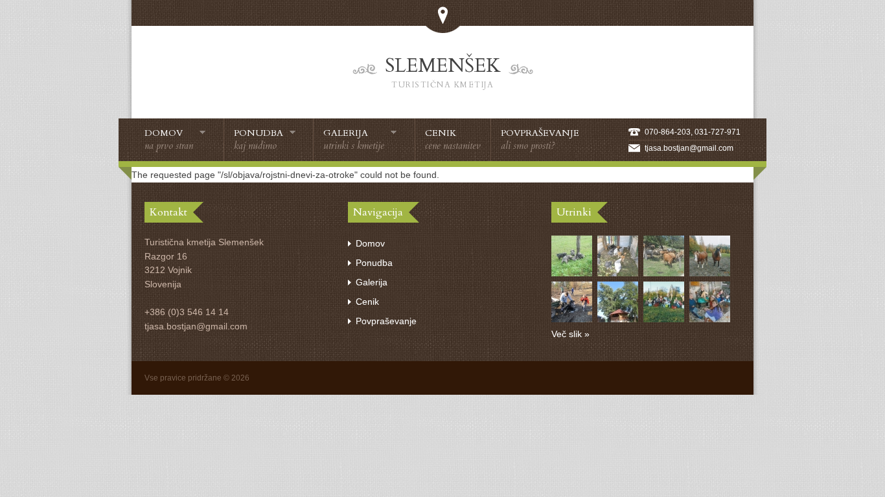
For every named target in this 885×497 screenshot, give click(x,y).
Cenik (453, 139)
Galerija (353, 139)
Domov (168, 139)
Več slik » (570, 334)
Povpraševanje (540, 139)
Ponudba (258, 139)
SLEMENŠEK (443, 71)
